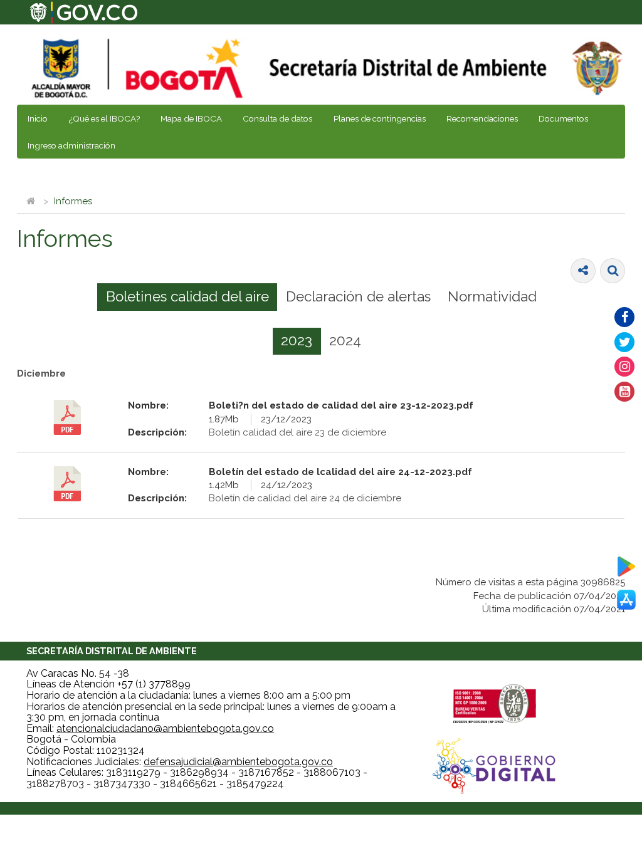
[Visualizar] (67, 417)
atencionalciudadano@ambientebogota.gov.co (165, 728)
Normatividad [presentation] (492, 296)
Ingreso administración (71, 145)
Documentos (563, 118)
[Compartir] (583, 270)
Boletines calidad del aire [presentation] (187, 296)
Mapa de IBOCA (191, 118)
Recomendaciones (482, 118)
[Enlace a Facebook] (624, 317)
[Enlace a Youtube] (624, 392)
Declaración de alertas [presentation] (358, 296)
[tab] (187, 297)
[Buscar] (612, 270)
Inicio (38, 118)
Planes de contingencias (380, 118)
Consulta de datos (277, 118)
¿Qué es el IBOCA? (104, 118)
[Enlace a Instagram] (624, 367)
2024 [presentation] (345, 340)
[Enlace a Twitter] (624, 342)
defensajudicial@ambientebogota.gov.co (238, 762)
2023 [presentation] (296, 340)
